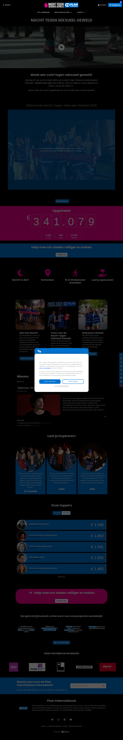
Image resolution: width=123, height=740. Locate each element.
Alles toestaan (49, 381)
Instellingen (73, 381)
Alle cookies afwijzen (61, 386)
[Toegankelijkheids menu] (121, 2)
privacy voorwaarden (45, 368)
